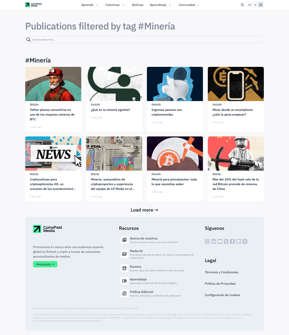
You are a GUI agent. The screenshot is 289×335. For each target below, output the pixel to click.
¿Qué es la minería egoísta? (110, 110)
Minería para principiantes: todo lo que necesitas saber (174, 181)
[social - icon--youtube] (219, 241)
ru (255, 4)
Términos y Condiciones (221, 272)
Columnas (113, 5)
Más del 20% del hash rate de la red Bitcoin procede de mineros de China (236, 184)
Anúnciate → (45, 264)
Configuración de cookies (222, 295)
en (249, 4)
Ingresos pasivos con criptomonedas (167, 112)
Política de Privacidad (220, 283)
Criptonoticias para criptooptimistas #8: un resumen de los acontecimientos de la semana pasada (53, 184)
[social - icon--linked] (213, 241)
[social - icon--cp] (245, 241)
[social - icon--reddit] (238, 241)
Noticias (138, 5)
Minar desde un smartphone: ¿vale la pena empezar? (233, 112)
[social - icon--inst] (207, 241)
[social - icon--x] (226, 241)
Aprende (87, 5)
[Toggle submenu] (97, 4)
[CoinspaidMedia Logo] (33, 4)
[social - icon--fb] (232, 241)
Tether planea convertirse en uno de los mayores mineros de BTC (52, 114)
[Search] (29, 40)
